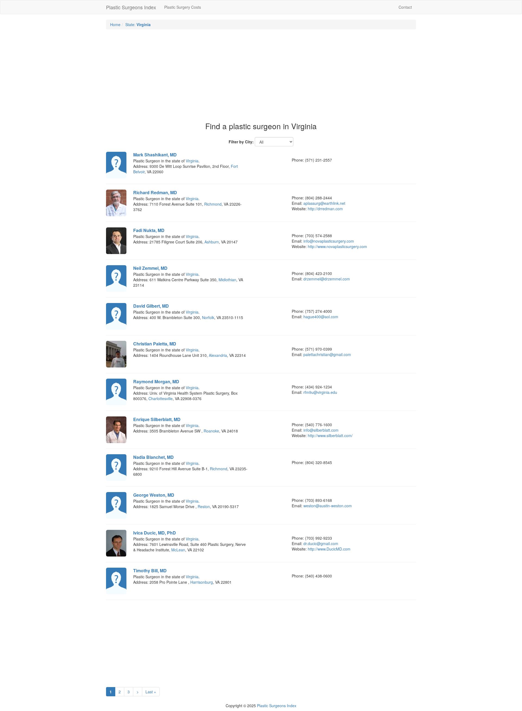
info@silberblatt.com (320, 430)
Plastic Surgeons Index (131, 7)
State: (138, 24)
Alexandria (218, 355)
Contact (405, 7)
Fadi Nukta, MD (148, 230)
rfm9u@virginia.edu (320, 392)
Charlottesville (160, 398)
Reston (204, 506)
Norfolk (208, 317)
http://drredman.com (325, 208)
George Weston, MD (153, 495)
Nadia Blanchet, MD (153, 457)
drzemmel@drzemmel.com (326, 279)
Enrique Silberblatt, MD (157, 419)
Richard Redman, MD (155, 192)
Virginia (192, 160)
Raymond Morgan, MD (156, 381)
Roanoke (211, 431)
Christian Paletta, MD (154, 344)
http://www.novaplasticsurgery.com (337, 246)
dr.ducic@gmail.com (320, 543)
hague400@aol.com (320, 316)
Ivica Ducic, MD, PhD (154, 533)
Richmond (213, 204)
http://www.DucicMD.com (329, 549)
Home (115, 24)
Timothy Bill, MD (150, 570)
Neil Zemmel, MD (150, 268)
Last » (150, 691)
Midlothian (227, 279)
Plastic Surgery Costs (182, 7)
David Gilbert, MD (151, 306)
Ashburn (211, 242)
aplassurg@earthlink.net (324, 203)
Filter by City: (241, 141)
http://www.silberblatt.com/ (330, 435)
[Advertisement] (261, 73)
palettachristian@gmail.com (327, 354)
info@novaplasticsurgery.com (328, 241)
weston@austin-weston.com (327, 505)
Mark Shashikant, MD (155, 155)
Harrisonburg (201, 582)
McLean (178, 549)
